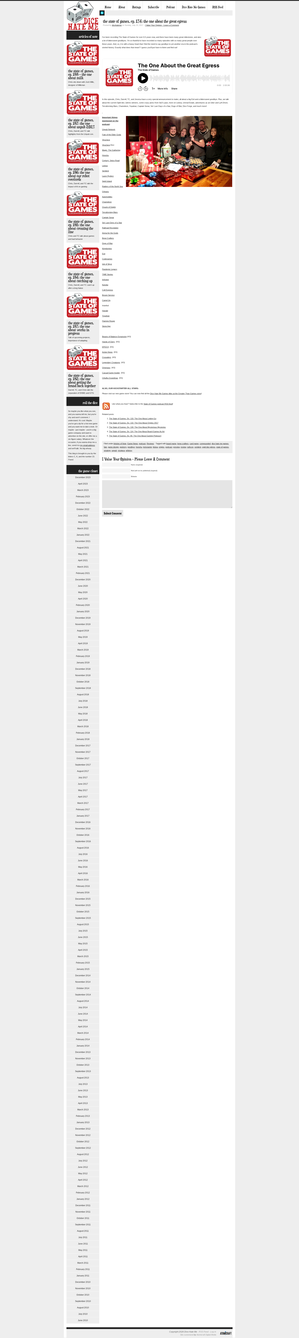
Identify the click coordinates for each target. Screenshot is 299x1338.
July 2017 (83, 777)
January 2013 (82, 1122)
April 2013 (83, 1103)
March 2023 (83, 490)
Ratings (136, 7)
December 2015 (82, 899)
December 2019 (82, 618)
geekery (123, 447)
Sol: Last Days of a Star (112, 223)
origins (161, 447)
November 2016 (82, 828)
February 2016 (83, 886)
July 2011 (82, 1237)
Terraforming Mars (110, 212)
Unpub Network (108, 129)
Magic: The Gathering (111, 150)
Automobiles (107, 197)
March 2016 (83, 880)
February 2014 (83, 1039)
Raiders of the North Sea (112, 186)
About (121, 7)
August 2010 (83, 1307)
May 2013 (83, 1097)
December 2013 (82, 1052)
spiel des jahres (208, 447)
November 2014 (82, 982)
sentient (197, 447)
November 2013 (82, 1058)
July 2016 (83, 854)
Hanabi (105, 311)
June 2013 (83, 1090)
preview (176, 447)
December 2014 (82, 975)
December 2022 (82, 503)
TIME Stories (107, 274)
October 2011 (83, 1218)
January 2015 (82, 969)
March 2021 (83, 567)
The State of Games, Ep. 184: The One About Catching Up (81, 277)
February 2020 (83, 605)
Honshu (105, 155)
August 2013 (83, 1078)
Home (108, 7)
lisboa (155, 447)
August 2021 (83, 547)
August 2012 (83, 1154)
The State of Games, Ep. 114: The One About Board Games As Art (137, 431)
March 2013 (83, 1109)
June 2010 (83, 1320)
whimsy (129, 450)
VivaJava (106, 140)
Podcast (170, 7)
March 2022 (83, 528)
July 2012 (83, 1161)
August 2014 (83, 1001)
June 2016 (83, 860)
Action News (107, 352)
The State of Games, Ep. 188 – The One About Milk (81, 74)
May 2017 (83, 790)
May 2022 (83, 522)
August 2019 (83, 630)
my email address (87, 445)
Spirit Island (107, 181)
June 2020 (83, 586)
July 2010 (83, 1314)
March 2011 (82, 1263)
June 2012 (83, 1167)
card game (194, 444)
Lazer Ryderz (108, 176)
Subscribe (153, 7)
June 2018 (83, 707)
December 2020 (82, 579)
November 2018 (82, 675)
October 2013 (82, 1065)
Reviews (150, 444)
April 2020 (83, 599)
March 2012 (83, 1186)
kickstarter (147, 447)
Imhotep (105, 280)
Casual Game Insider (111, 373)
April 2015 (83, 950)
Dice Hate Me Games (193, 7)
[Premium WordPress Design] (226, 1337)
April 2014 (83, 1026)
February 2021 (83, 573)
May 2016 (83, 867)
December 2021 (82, 541)
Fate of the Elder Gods (111, 135)
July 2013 (83, 1084)
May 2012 (83, 1173)
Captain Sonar (108, 217)
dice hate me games (220, 444)
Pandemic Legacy (109, 269)
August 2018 (83, 694)
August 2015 (83, 924)
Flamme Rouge (108, 321)
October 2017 (82, 758)
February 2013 (83, 1116)
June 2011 (83, 1244)
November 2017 (82, 752)
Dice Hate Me (82, 15)
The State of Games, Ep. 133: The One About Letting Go (132, 419)
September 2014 (83, 994)
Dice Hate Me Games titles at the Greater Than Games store (175, 393)
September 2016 (83, 841)
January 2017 (82, 816)
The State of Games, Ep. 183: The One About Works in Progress (81, 328)
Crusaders (106, 357)
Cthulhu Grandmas (110, 378)
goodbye (131, 447)
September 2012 (83, 1148)
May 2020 (83, 592)
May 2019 (83, 637)
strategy (107, 450)
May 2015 (83, 943)
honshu (139, 447)
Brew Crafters (108, 238)
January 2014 (82, 1046)
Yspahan (106, 316)
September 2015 (83, 918)
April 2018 (83, 720)
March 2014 (83, 1033)
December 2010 (82, 1282)
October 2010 (82, 1295)
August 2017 (83, 771)
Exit (103, 254)
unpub (114, 450)
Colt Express (107, 290)
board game (171, 444)
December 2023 (82, 477)
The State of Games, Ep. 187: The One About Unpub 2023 (81, 123)
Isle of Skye (107, 264)
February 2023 (83, 496)
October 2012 (82, 1141)
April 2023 (83, 484)
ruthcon (190, 447)
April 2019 (83, 643)
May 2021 (83, 554)
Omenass (106, 368)
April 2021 (83, 560)
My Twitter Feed (102, 13)
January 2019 (82, 662)
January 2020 (82, 611)
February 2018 (83, 733)
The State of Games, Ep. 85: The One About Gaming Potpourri (135, 436)
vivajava (121, 450)
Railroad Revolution (110, 228)
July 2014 (83, 1007)
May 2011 (83, 1250)
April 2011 (83, 1256)
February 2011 (83, 1269)
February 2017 (83, 809)
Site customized (186, 1335)
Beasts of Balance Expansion (114, 337)
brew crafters (183, 444)
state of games (222, 447)
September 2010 (83, 1301)
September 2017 (83, 765)
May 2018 (83, 713)
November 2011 (82, 1212)
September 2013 (83, 1071)
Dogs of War (107, 243)
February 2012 (83, 1192)
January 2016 (82, 892)
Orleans (105, 192)
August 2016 (83, 848)
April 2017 (83, 797)
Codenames (107, 259)
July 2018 (83, 701)
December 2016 (82, 822)
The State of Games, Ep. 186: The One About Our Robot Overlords (81, 174)
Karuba (105, 285)
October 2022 (82, 509)
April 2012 (83, 1180)
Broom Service (108, 295)
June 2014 (83, 1014)
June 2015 (83, 937)
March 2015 (83, 956)
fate (105, 447)
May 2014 (83, 1020)
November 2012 (82, 1135)
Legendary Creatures (111, 362)
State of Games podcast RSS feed (158, 404)
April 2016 (83, 873)
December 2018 (82, 669)
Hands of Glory (108, 342)
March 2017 (83, 803)
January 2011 (82, 1275)
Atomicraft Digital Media (206, 1335)
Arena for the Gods (110, 233)
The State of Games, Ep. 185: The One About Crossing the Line (81, 226)
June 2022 (83, 516)
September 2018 (83, 688)
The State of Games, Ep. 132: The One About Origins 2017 (133, 423)
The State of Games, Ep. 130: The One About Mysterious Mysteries (137, 427)
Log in (213, 1332)
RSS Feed (217, 7)
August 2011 (83, 1231)
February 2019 (83, 656)
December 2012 (82, 1129)
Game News (132, 444)
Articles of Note (120, 444)
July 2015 (83, 931)
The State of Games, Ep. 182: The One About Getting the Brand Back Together (82, 380)
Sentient (105, 171)
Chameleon (107, 202)
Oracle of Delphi (109, 207)
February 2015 (83, 963)
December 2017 (82, 745)
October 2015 (82, 911)
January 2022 (82, 535)
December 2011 (82, 1205)
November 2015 (82, 905)
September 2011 (83, 1224)
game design (113, 447)
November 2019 (82, 624)
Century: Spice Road (111, 160)
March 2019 (83, 650)
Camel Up (106, 300)
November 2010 (82, 1288)
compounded (205, 444)
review (183, 447)
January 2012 (82, 1199)
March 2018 (83, 726)
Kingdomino (107, 249)
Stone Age (106, 326)
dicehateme (117, 25)
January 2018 (82, 739)
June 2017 (83, 784)
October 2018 (82, 682)
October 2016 (82, 835)
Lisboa (105, 166)
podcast (142, 444)
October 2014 (82, 988)
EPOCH (105, 347)
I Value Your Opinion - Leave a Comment (162, 25)
